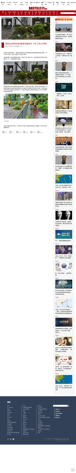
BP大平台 (15, 3)
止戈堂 (24, 412)
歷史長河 (63, 3)
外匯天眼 (40, 412)
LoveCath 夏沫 (41, 415)
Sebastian (9, 412)
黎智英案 (14, 13)
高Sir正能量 (26, 409)
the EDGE (22, 3)
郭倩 (24, 410)
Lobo (8, 419)
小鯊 (24, 414)
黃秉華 (24, 417)
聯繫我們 (57, 415)
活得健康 (9, 424)
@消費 (50, 13)
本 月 (69, 19)
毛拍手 (39, 405)
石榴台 (31, 3)
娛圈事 (42, 3)
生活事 (68, 3)
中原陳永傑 (10, 427)
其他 (57, 13)
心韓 (46, 3)
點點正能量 (10, 429)
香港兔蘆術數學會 (11, 422)
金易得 (39, 420)
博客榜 (54, 13)
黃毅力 (39, 414)
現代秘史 (40, 407)
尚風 (24, 420)
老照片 (24, 427)
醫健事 (39, 13)
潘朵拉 (24, 424)
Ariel (8, 405)
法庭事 (25, 13)
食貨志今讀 (25, 432)
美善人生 (58, 3)
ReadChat (9, 430)
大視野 (43, 13)
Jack (39, 419)
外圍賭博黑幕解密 (27, 407)
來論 (39, 432)
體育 (53, 3)
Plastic (50, 2)
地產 (32, 13)
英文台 (26, 3)
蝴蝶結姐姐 (25, 434)
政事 (18, 13)
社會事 (21, 13)
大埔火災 (9, 13)
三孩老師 (40, 422)
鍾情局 (9, 410)
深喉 (24, 405)
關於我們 (57, 417)
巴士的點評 (10, 407)
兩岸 (46, 13)
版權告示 (57, 409)
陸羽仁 (9, 414)
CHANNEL (37, 2)
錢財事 (29, 13)
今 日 (58, 19)
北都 (5, 13)
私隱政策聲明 (58, 413)
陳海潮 (39, 430)
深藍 (8, 409)
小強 (8, 415)
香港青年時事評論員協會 (44, 417)
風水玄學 (9, 417)
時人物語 (40, 410)
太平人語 (25, 419)
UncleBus (9, 425)
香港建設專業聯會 (42, 409)
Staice (24, 425)
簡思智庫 (40, 424)
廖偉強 (24, 422)
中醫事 (36, 13)
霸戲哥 (24, 415)
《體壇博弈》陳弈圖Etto (44, 429)
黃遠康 (9, 420)
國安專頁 (3, 3)
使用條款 (57, 411)
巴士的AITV (9, 3)
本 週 (64, 19)
